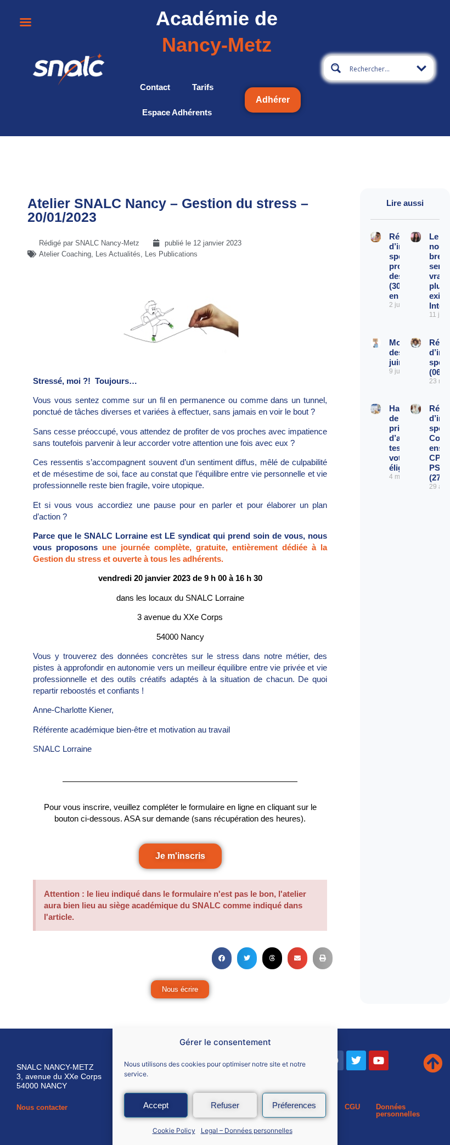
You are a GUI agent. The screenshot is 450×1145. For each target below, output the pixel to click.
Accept (155, 1105)
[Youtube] (379, 1060)
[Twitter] (356, 1060)
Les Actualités (117, 254)
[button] (222, 958)
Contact (155, 87)
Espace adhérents (177, 112)
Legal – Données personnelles (246, 1130)
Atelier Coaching (65, 254)
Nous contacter (42, 1107)
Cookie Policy (174, 1130)
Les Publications (171, 254)
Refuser (225, 1105)
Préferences (294, 1105)
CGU (352, 1107)
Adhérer (273, 99)
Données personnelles (398, 1110)
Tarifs (202, 87)
